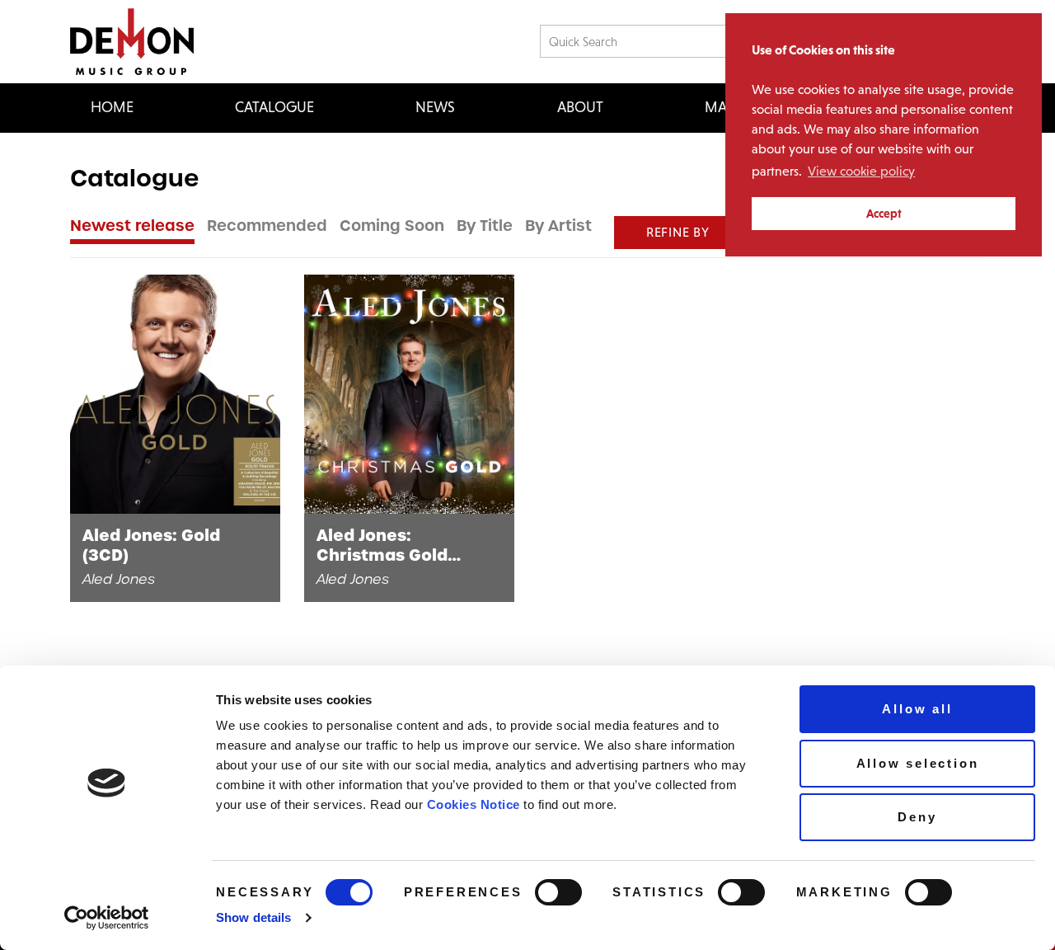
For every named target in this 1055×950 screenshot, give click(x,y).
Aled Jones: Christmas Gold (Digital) (382, 546)
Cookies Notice (473, 804)
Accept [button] (884, 213)
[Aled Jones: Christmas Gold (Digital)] (409, 394)
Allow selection (917, 763)
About (580, 107)
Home (112, 107)
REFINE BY (678, 232)
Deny (917, 817)
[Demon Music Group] (132, 41)
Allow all (917, 709)
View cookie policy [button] (861, 171)
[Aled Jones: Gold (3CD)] (175, 394)
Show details (253, 917)
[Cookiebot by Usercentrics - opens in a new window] (107, 917)
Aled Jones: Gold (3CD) (151, 546)
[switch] (558, 892)
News (435, 107)
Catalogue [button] (274, 107)
